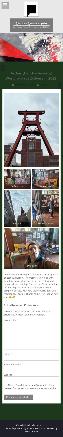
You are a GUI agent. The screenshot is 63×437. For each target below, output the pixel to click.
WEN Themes (31, 431)
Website (8, 374)
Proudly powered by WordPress (22, 428)
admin (44, 84)
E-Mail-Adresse (12, 364)
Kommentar (11, 320)
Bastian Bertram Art (31, 23)
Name (8, 354)
